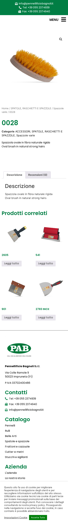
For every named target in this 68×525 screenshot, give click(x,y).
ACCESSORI (22, 131)
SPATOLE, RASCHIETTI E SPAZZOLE (31, 108)
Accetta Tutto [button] (38, 517)
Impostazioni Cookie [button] (15, 517)
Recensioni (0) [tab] (37, 174)
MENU (54, 20)
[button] (61, 39)
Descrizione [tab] (14, 174)
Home (5, 108)
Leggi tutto (11, 263)
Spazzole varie (25, 135)
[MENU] (63, 19)
